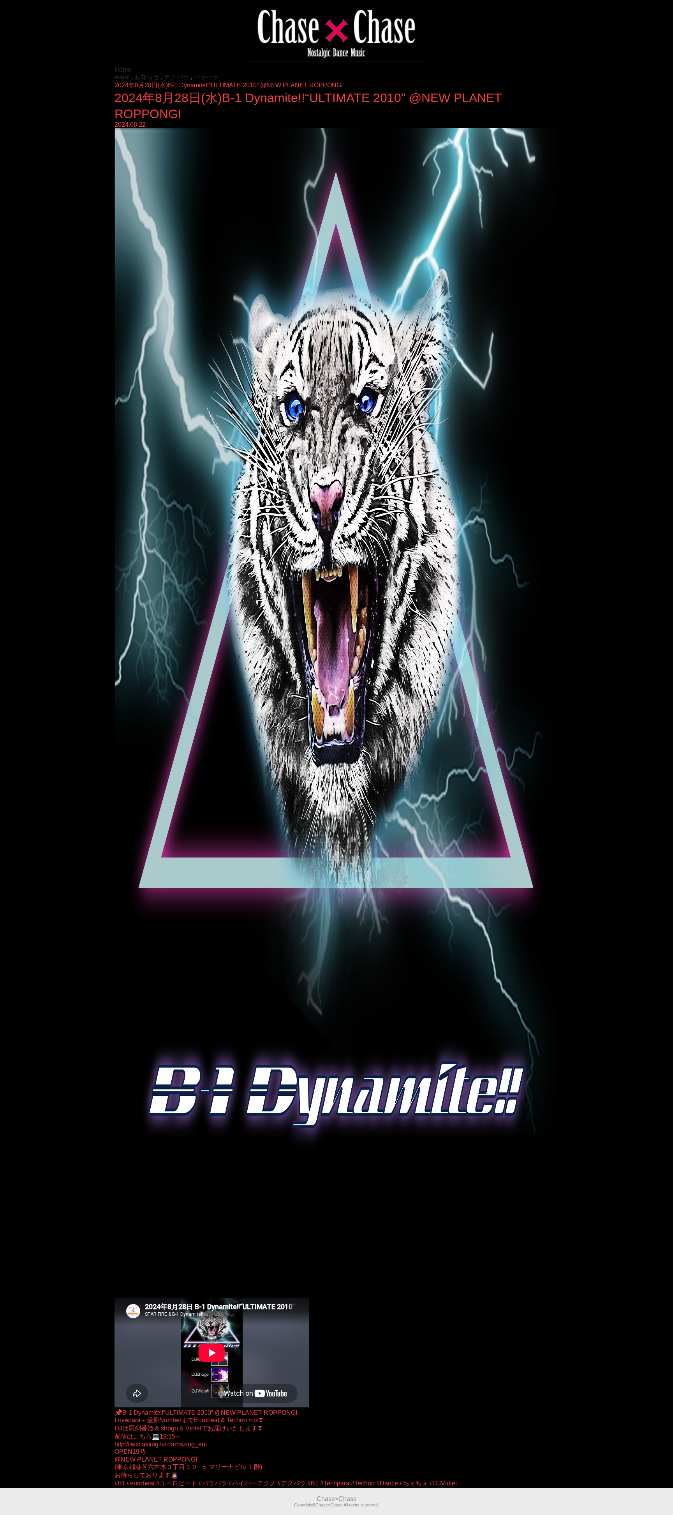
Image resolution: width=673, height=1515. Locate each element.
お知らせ (146, 77)
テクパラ (176, 77)
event (122, 77)
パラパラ (206, 77)
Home (123, 69)
